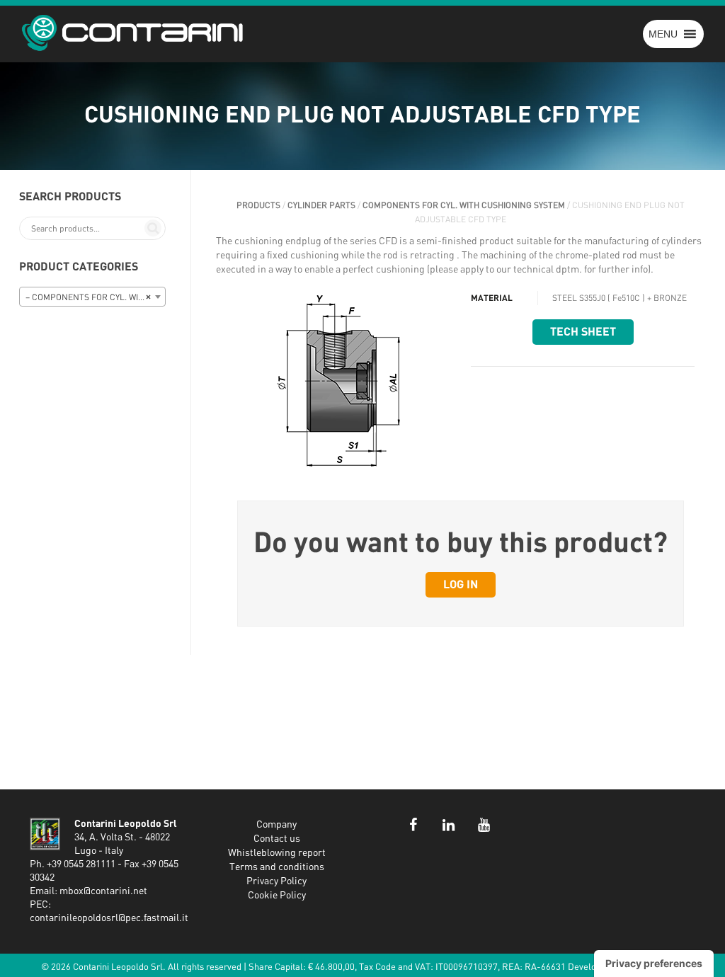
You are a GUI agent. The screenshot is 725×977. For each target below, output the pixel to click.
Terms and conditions (276, 867)
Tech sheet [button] (583, 332)
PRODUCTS (258, 205)
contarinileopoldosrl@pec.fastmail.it (109, 918)
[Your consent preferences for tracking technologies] (654, 963)
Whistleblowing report (277, 853)
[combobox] (92, 297)
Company (276, 825)
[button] (663, 34)
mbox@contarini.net (103, 891)
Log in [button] (460, 584)
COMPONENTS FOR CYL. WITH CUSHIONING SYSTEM (463, 205)
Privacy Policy (276, 881)
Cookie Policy (277, 896)
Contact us (276, 839)
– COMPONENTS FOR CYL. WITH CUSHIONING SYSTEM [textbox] (95, 297)
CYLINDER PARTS (321, 205)
